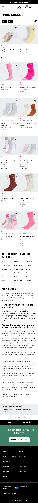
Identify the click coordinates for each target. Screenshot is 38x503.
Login (10, 422)
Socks (16, 261)
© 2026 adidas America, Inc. (19, 500)
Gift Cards (22, 461)
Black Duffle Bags (6, 265)
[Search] (30, 7)
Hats (3, 281)
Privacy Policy (23, 486)
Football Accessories (30, 265)
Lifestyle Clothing (29, 281)
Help (4, 451)
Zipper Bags (6, 273)
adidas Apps (23, 466)
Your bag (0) (26, 422)
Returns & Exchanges (9, 456)
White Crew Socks (18, 277)
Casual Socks (18, 265)
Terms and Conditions (9, 493)
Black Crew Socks (18, 273)
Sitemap (5, 476)
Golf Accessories (30, 269)
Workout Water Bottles (19, 281)
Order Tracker (7, 461)
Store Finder (23, 456)
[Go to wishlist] (7, 7)
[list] (16, 21)
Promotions (6, 471)
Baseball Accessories (30, 262)
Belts (3, 277)
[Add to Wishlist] (15, 28)
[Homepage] (19, 8)
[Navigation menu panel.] (3, 7)
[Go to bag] (35, 7)
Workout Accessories (30, 277)
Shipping (6, 466)
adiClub (21, 451)
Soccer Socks (18, 269)
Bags (3, 261)
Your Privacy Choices (7, 487)
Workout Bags (6, 269)
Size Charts (22, 471)
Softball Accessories (30, 273)
